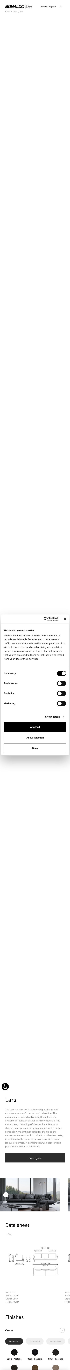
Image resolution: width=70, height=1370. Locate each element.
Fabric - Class (55, 1341)
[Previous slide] (5, 1194)
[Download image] (53, 1205)
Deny (35, 748)
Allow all (35, 727)
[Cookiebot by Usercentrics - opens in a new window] (44, 619)
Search (44, 6)
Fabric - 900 (35, 1341)
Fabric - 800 (14, 1341)
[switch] (61, 683)
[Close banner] (65, 619)
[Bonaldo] (18, 6)
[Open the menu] (61, 6)
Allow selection (35, 737)
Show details (52, 716)
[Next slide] (64, 1194)
